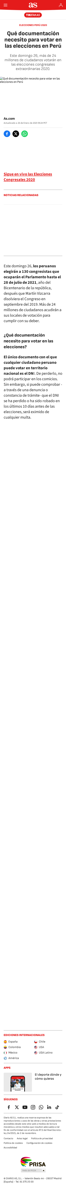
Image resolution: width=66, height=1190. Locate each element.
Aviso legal (22, 1138)
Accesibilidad (10, 1147)
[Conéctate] (61, 5)
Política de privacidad (42, 1138)
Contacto (8, 1138)
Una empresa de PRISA (33, 1161)
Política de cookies (13, 1143)
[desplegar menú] (5, 5)
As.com (9, 119)
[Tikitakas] (33, 15)
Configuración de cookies (39, 1143)
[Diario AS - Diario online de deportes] (33, 5)
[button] (33, 1170)
